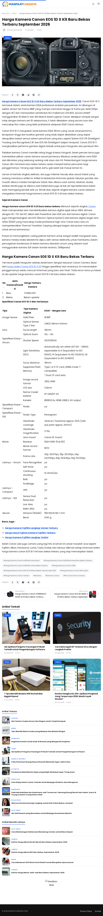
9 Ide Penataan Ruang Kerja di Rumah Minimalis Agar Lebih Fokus (40, 762)
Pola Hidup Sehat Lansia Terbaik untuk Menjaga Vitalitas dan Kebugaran (44, 782)
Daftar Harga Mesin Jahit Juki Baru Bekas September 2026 (37, 872)
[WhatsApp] (23, 95)
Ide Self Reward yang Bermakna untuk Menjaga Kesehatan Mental (41, 813)
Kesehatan (15, 779)
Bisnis (13, 728)
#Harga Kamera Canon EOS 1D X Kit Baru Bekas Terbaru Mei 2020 (30, 571)
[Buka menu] (98, 4)
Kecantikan (16, 800)
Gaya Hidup (15, 810)
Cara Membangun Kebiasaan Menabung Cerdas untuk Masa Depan (42, 832)
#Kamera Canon (52, 576)
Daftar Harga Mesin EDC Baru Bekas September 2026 (35, 852)
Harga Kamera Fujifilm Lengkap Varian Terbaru (31, 528)
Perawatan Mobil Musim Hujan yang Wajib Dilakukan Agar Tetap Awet (43, 772)
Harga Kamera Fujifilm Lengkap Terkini (26, 537)
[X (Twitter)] (18, 95)
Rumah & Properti (18, 759)
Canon (92, 206)
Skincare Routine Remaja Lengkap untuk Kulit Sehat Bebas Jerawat (42, 803)
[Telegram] (28, 95)
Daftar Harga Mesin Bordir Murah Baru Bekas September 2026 (39, 842)
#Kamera (37, 576)
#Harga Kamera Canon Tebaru (16, 576)
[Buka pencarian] (93, 4)
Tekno (14, 13)
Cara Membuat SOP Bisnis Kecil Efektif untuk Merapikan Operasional (42, 862)
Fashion (14, 718)
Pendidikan (15, 789)
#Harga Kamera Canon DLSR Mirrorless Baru (22, 560)
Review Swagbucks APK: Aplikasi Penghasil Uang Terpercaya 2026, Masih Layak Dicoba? (76, 696)
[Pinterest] (33, 95)
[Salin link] (39, 95)
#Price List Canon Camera (74, 576)
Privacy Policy (86, 911)
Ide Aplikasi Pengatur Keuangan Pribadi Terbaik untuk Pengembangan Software (24, 648)
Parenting (15, 738)
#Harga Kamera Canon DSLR (63, 565)
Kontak (98, 911)
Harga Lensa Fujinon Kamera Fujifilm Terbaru (30, 532)
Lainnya (14, 839)
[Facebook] (12, 95)
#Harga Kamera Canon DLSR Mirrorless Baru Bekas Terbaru (68, 560)
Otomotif (15, 769)
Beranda (5, 13)
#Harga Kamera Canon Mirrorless (74, 571)
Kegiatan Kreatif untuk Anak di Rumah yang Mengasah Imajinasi (40, 741)
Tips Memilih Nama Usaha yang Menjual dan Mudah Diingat (38, 731)
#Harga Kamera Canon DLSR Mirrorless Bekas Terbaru (26, 565)
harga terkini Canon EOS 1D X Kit (24, 266)
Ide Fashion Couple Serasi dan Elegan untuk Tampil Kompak (38, 721)
